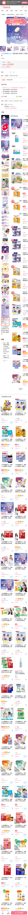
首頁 (7, 10)
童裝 (16, 10)
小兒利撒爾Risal (6, 53)
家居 (26, 10)
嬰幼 (12, 10)
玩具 (21, 10)
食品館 (3, 14)
